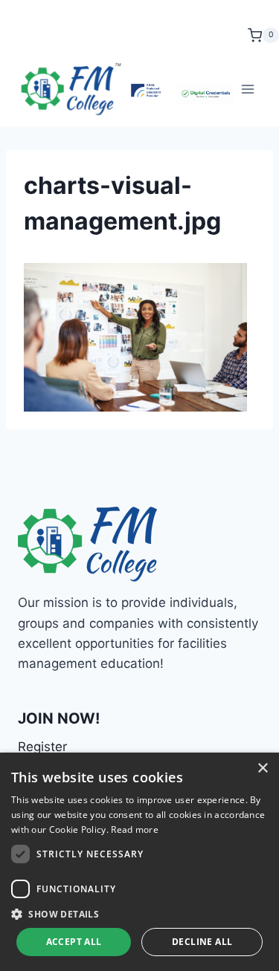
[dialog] (139, 862)
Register (42, 746)
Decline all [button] (202, 941)
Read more (134, 829)
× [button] (262, 768)
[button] (139, 913)
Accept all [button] (74, 941)
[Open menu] (247, 88)
